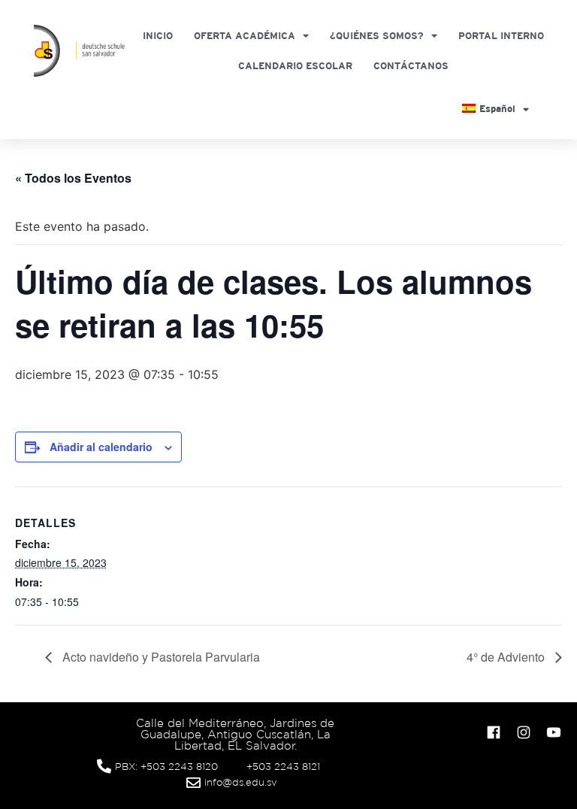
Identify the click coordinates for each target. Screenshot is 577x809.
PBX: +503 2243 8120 (166, 766)
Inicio (158, 35)
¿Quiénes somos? (377, 35)
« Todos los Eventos (73, 177)
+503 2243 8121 (283, 766)
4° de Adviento (507, 656)
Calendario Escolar (295, 65)
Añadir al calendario (101, 446)
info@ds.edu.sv (240, 782)
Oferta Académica (244, 35)
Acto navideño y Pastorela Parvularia (159, 656)
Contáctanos (411, 65)
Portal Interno (501, 35)
